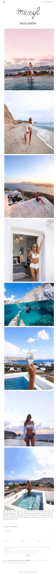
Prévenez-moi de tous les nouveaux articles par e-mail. (20, 553)
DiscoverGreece (10, 513)
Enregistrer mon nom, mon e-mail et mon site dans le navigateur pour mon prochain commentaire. (27, 548)
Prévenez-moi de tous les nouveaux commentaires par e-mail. (22, 551)
